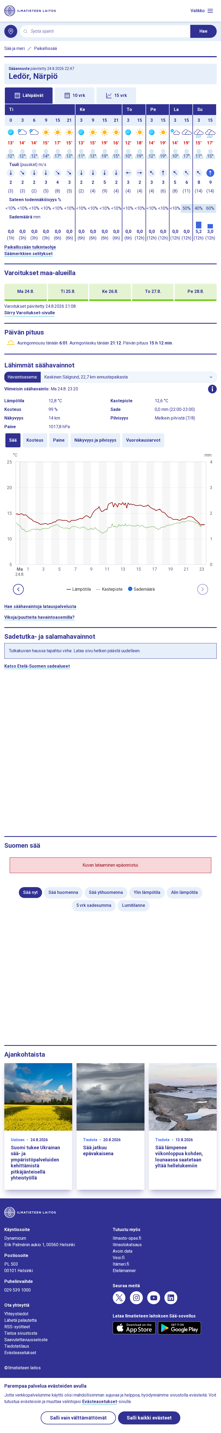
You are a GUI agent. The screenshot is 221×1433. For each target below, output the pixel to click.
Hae (203, 31)
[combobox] (108, 31)
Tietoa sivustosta (20, 1333)
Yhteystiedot (16, 1313)
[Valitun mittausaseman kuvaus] (212, 389)
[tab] (29, 95)
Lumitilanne (133, 905)
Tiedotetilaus (16, 1346)
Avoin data (122, 1251)
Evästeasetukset (20, 1352)
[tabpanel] (110, 173)
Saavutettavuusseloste (26, 1339)
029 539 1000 (17, 1290)
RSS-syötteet (17, 1326)
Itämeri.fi (121, 1264)
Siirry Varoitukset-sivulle (29, 312)
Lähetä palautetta (20, 1320)
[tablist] (110, 95)
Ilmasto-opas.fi (127, 1238)
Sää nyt (30, 892)
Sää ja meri (14, 48)
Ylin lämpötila (147, 892)
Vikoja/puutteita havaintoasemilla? (39, 617)
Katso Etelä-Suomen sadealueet (37, 666)
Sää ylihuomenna (106, 892)
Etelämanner (124, 1270)
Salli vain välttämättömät (78, 1418)
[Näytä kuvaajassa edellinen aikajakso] (18, 589)
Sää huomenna (63, 892)
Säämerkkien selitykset (28, 253)
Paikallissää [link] (45, 48)
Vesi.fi (119, 1257)
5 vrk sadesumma (93, 905)
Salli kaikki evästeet (149, 1418)
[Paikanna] (10, 31)
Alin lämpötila (184, 892)
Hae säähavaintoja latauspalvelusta (40, 606)
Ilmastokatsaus (127, 1244)
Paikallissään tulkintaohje (30, 247)
